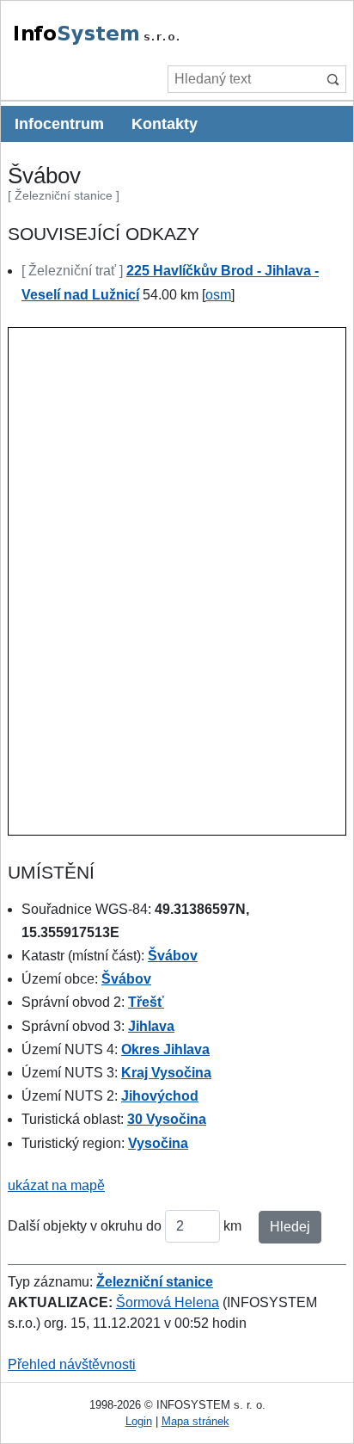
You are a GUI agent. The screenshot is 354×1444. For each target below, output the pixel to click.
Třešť (146, 1002)
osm (218, 294)
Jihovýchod (159, 1096)
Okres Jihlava (165, 1049)
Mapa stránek (195, 1421)
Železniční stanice (154, 1281)
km (232, 1226)
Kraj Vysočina (166, 1072)
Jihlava (151, 1026)
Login (138, 1421)
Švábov (173, 955)
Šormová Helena (167, 1302)
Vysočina (158, 1143)
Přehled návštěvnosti (72, 1364)
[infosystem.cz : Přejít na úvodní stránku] (136, 42)
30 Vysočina (166, 1119)
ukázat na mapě (56, 1185)
